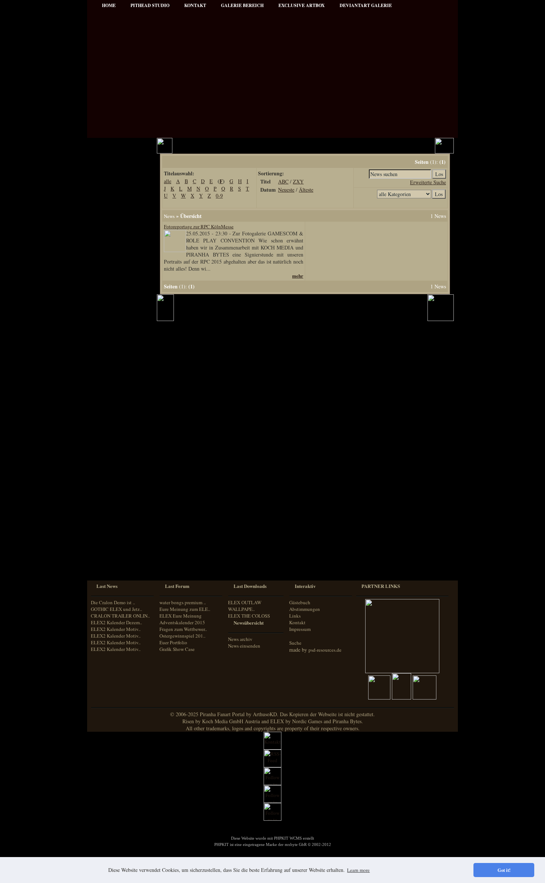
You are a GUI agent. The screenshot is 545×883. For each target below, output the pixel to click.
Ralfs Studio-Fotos (115, 318)
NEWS (104, 165)
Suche (295, 642)
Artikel (104, 185)
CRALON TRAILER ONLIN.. (120, 615)
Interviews (108, 268)
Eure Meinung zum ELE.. (184, 609)
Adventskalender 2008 (119, 432)
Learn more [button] (358, 870)
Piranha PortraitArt (117, 328)
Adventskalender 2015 (119, 472)
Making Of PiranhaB (118, 308)
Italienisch (106, 545)
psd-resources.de (324, 649)
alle (167, 181)
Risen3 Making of (115, 372)
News (169, 216)
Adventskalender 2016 (119, 482)
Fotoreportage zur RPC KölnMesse (199, 226)
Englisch (105, 531)
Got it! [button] (504, 870)
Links (295, 615)
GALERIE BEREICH (242, 5)
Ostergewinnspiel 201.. (182, 635)
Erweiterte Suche (428, 182)
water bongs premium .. (182, 602)
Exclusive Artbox (301, 5)
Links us (106, 195)
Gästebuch (299, 602)
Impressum (109, 215)
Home (109, 5)
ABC (283, 181)
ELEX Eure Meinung (180, 615)
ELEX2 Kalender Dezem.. (116, 622)
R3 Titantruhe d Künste (121, 422)
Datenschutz (110, 225)
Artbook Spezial (113, 298)
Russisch (105, 559)
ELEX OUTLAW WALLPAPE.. (244, 605)
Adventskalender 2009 (119, 442)
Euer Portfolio (173, 642)
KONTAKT (195, 5)
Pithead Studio (150, 5)
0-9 (219, 195)
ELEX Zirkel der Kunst (120, 412)
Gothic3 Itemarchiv (116, 392)
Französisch (108, 538)
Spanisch (105, 566)
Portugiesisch (109, 552)
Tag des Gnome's (114, 382)
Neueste (286, 189)
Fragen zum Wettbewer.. (183, 629)
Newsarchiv (109, 205)
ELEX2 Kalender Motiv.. (116, 629)
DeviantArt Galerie (366, 5)
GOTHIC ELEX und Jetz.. (116, 609)
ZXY (298, 181)
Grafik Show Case (177, 649)
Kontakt (297, 622)
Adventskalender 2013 (119, 452)
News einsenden (244, 645)
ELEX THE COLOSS (249, 615)
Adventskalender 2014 (119, 462)
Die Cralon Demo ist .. (113, 602)
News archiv (240, 639)
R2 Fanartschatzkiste (118, 402)
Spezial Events (111, 288)
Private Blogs (110, 278)
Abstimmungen (304, 609)
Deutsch (104, 524)
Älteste (306, 189)
